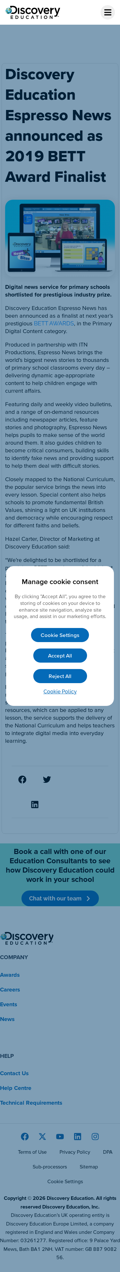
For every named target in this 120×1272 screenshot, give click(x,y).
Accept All (60, 655)
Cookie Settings (60, 635)
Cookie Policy (60, 692)
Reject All (60, 676)
